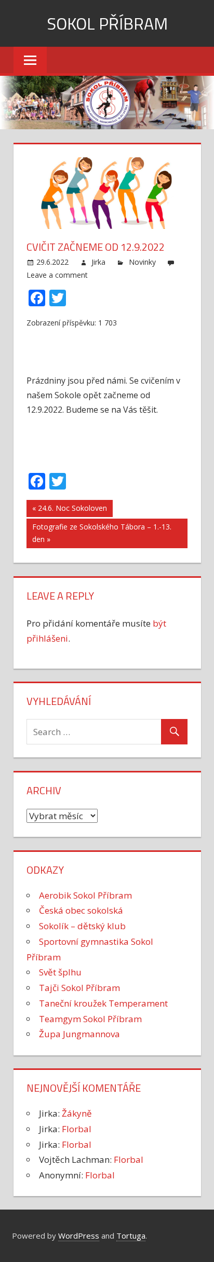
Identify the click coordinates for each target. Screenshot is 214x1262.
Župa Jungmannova (79, 1034)
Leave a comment (57, 275)
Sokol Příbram (107, 23)
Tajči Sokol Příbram (79, 988)
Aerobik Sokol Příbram (85, 895)
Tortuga (130, 1235)
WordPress (78, 1235)
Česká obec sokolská (81, 910)
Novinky (142, 262)
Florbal (76, 1129)
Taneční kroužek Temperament (103, 1003)
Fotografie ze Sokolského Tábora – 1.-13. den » (101, 533)
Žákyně (77, 1113)
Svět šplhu (60, 972)
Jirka (98, 262)
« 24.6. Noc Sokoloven (69, 508)
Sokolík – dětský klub (82, 926)
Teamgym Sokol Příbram (90, 1019)
